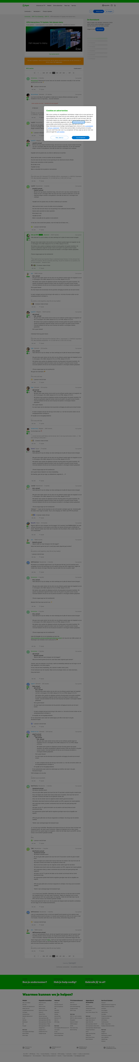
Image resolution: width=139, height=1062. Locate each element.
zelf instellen (60, 132)
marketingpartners (78, 122)
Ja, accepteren (80, 137)
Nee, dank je (59, 137)
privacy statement (53, 128)
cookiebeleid (89, 126)
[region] (70, 123)
